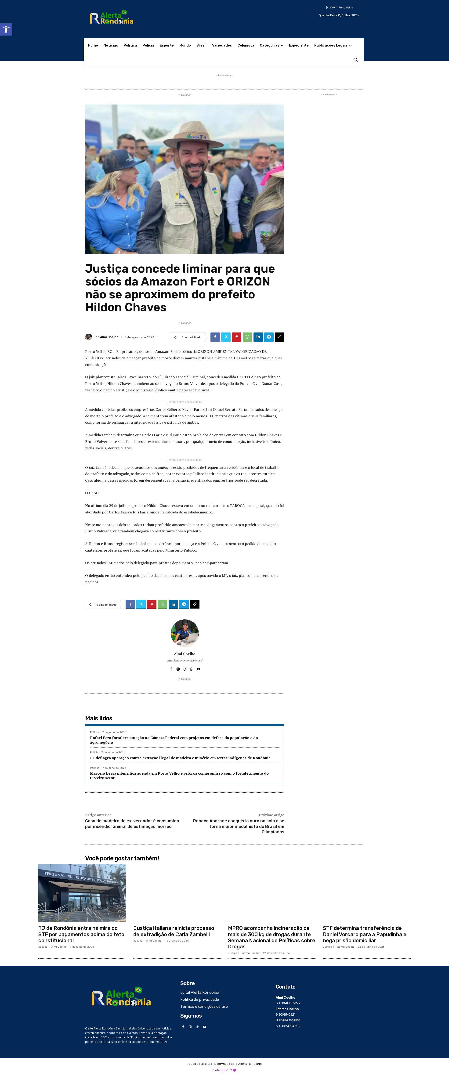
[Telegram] (269, 337)
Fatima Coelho (250, 953)
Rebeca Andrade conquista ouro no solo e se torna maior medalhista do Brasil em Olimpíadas (238, 826)
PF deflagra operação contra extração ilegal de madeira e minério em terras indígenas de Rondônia (180, 757)
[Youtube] (198, 668)
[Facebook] (215, 337)
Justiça (42, 947)
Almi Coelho (109, 337)
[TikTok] (185, 668)
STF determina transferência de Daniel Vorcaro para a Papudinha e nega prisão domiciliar (364, 934)
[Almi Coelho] (89, 337)
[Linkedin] (258, 337)
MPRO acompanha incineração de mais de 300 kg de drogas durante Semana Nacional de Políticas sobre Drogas (271, 937)
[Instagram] (178, 668)
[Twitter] (226, 337)
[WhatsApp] (247, 337)
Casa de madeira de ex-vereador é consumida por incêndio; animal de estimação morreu (132, 823)
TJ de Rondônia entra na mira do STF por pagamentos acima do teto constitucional (81, 934)
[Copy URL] (279, 337)
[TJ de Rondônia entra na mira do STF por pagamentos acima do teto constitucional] (82, 893)
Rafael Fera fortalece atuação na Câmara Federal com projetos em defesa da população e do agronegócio (174, 740)
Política (94, 732)
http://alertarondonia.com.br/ (184, 660)
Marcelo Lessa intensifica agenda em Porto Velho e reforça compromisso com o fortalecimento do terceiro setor (179, 775)
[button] (6, 29)
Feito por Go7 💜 (224, 1070)
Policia (94, 752)
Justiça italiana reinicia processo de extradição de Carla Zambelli (173, 931)
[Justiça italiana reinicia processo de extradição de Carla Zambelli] (177, 893)
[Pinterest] (236, 337)
